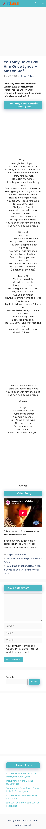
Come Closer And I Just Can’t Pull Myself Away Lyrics (21, 775)
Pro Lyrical (26, 825)
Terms (25, 820)
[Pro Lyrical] (10, 3)
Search (10, 677)
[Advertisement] (23, 32)
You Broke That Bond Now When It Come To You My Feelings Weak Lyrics (22, 569)
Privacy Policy (14, 820)
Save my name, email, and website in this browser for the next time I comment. (22, 649)
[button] (36, 3)
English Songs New (16, 554)
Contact (34, 820)
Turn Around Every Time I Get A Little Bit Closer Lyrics (22, 790)
